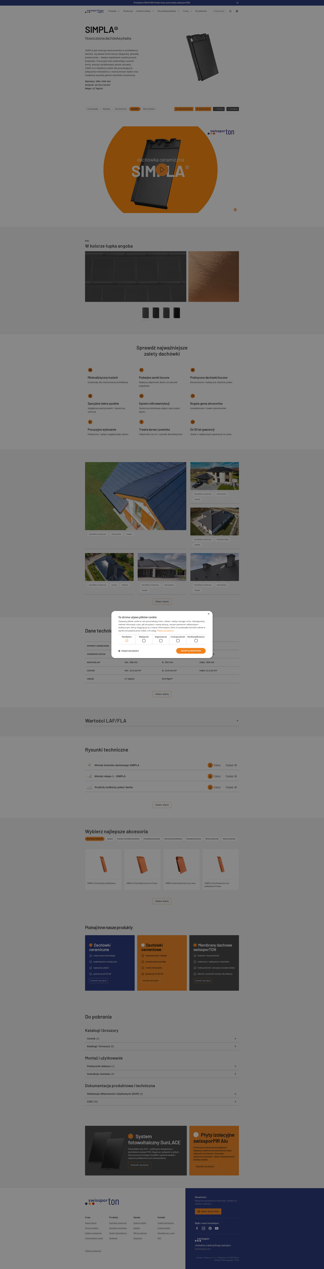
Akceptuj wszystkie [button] (191, 651)
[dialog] (162, 634)
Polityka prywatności (165, 631)
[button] (128, 650)
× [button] (208, 614)
